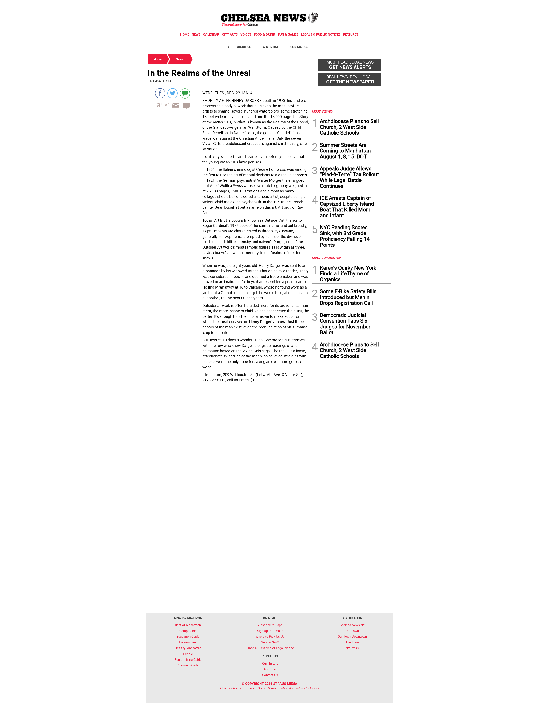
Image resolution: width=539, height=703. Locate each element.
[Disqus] (228, 441)
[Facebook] (160, 93)
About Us (244, 47)
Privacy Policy (278, 688)
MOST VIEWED (322, 111)
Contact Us (299, 47)
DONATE (381, 5)
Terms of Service (256, 688)
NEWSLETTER (358, 5)
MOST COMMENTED (326, 258)
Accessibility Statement (304, 688)
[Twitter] (172, 93)
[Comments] (185, 93)
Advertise (271, 47)
